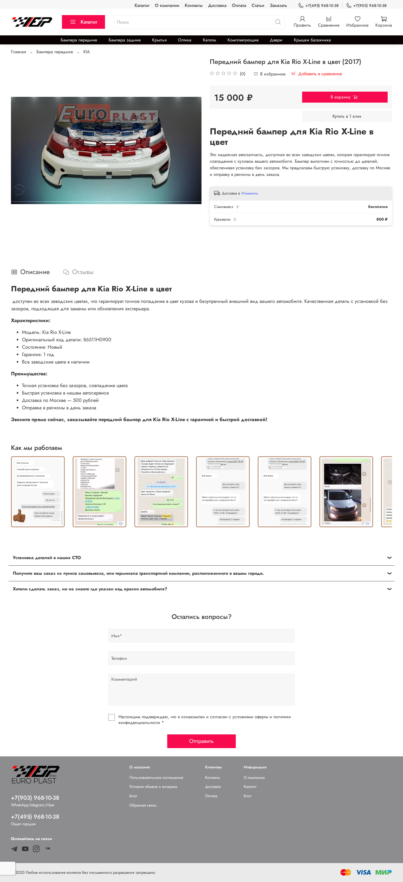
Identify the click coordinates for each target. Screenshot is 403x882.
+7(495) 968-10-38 (322, 5)
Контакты (194, 5)
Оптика (184, 40)
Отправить (201, 741)
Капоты (209, 40)
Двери (276, 40)
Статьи (258, 5)
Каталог (142, 5)
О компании (167, 5)
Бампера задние (125, 40)
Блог (133, 796)
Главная (18, 52)
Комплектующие (243, 40)
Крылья (159, 40)
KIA (86, 52)
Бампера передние (79, 40)
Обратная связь (143, 805)
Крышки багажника (312, 40)
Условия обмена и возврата (153, 786)
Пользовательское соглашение (156, 777)
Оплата (239, 5)
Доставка (217, 5)
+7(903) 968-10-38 (370, 5)
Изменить (250, 193)
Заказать (278, 5)
